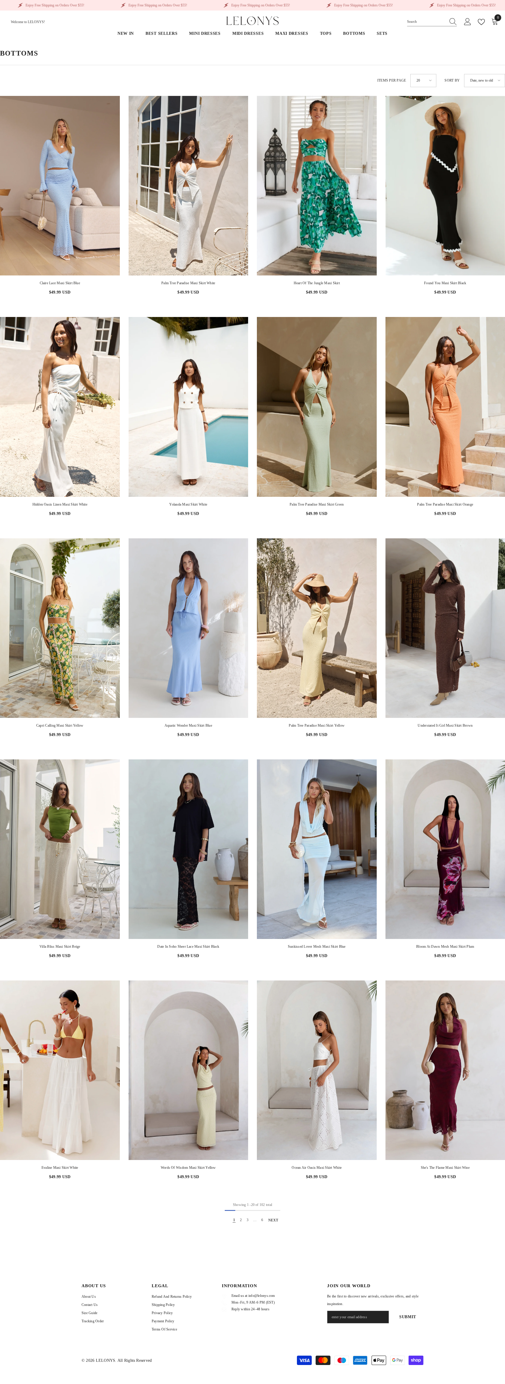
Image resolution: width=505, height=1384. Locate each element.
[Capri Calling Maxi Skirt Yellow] (60, 628)
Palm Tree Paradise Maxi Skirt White (188, 283)
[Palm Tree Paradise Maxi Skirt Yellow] (317, 628)
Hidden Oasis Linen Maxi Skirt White (59, 504)
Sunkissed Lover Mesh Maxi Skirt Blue (317, 947)
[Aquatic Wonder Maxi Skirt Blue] (188, 628)
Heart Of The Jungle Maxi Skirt (317, 283)
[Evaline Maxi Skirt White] (60, 1070)
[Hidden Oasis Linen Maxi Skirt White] (60, 407)
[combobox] (426, 21)
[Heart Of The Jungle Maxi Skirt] (317, 185)
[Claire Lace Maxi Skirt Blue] (60, 185)
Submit (407, 1317)
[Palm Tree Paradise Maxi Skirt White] (188, 185)
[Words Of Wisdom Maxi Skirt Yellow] (188, 1070)
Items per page (391, 80)
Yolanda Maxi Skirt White (188, 504)
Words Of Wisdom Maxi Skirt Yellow (188, 1168)
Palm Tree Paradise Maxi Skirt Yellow (317, 725)
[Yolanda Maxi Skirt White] (188, 407)
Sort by (452, 80)
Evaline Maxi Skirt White (59, 1168)
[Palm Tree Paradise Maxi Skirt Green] (317, 407)
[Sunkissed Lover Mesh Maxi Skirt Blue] (317, 849)
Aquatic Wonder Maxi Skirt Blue (188, 725)
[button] (423, 80)
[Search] (432, 21)
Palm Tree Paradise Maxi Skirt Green (317, 504)
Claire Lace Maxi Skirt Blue (60, 283)
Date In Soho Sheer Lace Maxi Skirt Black (188, 947)
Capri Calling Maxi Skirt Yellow (59, 725)
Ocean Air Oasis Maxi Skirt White (317, 1168)
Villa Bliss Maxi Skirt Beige (59, 947)
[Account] (467, 21)
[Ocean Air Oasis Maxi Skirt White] (317, 1070)
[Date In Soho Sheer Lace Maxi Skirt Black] (188, 849)
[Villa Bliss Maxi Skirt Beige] (60, 849)
